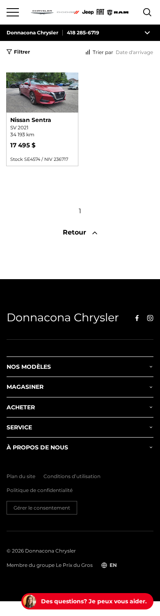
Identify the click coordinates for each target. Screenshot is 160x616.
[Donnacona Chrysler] (80, 12)
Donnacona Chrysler (32, 33)
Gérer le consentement (42, 508)
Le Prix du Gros (74, 565)
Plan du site (21, 476)
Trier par (103, 52)
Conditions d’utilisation (72, 476)
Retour (75, 232)
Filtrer (22, 52)
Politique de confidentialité (40, 490)
